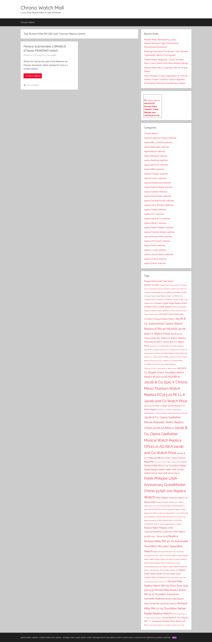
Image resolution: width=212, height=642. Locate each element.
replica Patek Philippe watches (158, 227)
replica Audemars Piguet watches (160, 138)
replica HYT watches (154, 214)
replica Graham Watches (155, 191)
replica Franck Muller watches (158, 187)
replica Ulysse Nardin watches (158, 254)
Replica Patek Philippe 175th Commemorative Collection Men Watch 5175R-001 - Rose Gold (164, 532)
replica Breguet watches (155, 156)
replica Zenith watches (155, 263)
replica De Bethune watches (157, 183)
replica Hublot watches (155, 209)
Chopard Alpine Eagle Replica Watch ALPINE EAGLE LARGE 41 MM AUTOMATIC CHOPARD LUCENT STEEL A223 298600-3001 (166, 299)
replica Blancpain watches (156, 147)
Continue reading (32, 76)
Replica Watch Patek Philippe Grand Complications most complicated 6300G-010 (165, 563)
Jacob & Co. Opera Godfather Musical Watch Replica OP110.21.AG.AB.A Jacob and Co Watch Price (166, 440)
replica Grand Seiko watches (157, 196)
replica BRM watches (154, 169)
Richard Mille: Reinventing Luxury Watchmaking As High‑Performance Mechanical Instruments (161, 43)
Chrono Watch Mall (42, 8)
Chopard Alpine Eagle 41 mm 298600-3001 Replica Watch (165, 292)
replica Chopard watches (156, 174)
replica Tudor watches (154, 245)
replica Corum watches (155, 178)
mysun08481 (51, 55)
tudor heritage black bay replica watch (104, 637)
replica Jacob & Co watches (157, 218)
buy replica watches (162, 637)
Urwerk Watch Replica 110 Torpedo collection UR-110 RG (166, 625)
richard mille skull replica (50, 637)
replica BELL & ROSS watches (158, 142)
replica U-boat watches (155, 250)
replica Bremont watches (156, 165)
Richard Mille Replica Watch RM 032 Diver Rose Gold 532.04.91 (166, 585)
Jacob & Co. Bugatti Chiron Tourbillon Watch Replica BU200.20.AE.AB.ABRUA (165, 372)
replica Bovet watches (154, 151)
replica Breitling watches (156, 160)
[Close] (160, 96)
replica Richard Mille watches (158, 236)
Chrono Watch (28, 22)
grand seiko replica (29, 637)
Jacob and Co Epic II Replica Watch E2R (166, 462)
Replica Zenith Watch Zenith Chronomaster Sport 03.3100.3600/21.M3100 (165, 574)
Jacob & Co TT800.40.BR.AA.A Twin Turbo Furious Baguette (164, 457)
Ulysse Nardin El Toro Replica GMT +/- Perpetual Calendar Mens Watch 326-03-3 (166, 621)
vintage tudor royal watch (74, 637)
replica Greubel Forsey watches (159, 200)
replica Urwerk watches (155, 259)
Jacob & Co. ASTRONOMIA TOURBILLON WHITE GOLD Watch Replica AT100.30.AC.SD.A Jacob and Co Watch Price (163, 364)
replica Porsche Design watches (159, 232)
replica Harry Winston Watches (159, 205)
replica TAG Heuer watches (157, 241)
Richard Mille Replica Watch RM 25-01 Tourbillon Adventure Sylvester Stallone (165, 594)
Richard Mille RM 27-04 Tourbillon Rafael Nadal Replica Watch (165, 608)
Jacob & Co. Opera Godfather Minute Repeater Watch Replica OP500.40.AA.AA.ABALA (164, 422)
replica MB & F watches (155, 223)
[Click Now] (152, 100)
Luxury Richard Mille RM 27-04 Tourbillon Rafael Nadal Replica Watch (165, 465)
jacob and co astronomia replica (137, 637)
